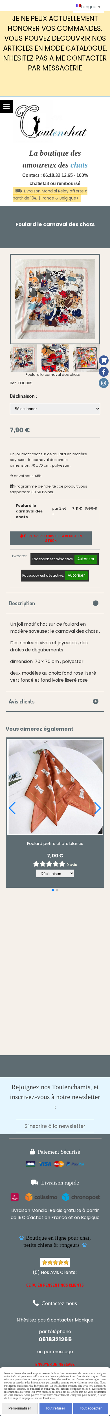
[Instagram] (104, 383)
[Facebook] (104, 372)
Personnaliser (19, 1408)
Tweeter (19, 556)
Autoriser (85, 559)
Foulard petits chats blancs (55, 843)
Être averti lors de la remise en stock (52, 538)
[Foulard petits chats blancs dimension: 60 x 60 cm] (55, 787)
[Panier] (104, 360)
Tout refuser (55, 1408)
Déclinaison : (23, 396)
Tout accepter (91, 1408)
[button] (92, 358)
